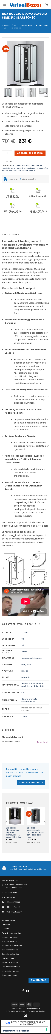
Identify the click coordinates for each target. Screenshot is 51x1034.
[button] (4, 4)
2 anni (24, 716)
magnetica (26, 664)
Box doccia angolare (12, 28)
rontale (24, 671)
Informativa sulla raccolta (16, 1030)
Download (42, 742)
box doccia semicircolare (33, 168)
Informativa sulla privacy (16, 1011)
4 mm (24, 651)
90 (22, 639)
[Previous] (7, 63)
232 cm (24, 632)
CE (22, 692)
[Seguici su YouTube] (27, 991)
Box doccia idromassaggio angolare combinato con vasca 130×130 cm (14, 832)
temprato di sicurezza (31, 658)
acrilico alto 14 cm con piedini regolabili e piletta (33, 684)
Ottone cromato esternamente (29, 700)
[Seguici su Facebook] (23, 991)
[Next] (43, 63)
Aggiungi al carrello (30, 153)
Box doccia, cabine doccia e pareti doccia (31, 25)
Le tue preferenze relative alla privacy (28, 1023)
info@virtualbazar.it (14, 912)
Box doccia (6, 25)
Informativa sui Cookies (36, 1011)
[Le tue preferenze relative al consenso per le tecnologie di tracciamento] (46, 1029)
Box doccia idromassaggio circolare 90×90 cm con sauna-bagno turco (35, 832)
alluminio (25, 677)
